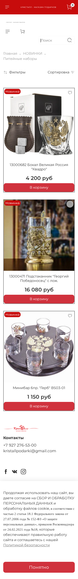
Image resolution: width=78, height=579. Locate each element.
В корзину (39, 187)
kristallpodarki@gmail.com (29, 451)
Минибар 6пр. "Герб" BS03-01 (39, 388)
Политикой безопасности (26, 545)
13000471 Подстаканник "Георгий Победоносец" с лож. (39, 278)
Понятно (39, 567)
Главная (10, 53)
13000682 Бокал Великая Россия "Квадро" (39, 167)
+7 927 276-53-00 (19, 445)
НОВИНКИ (32, 53)
